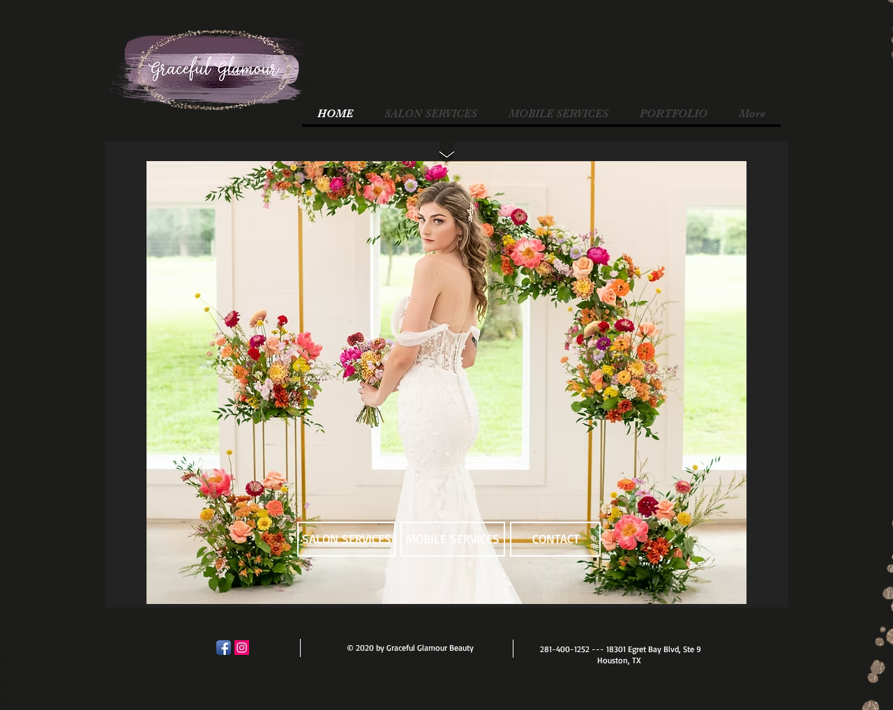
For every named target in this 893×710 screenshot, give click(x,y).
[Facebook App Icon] (223, 647)
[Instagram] (241, 647)
